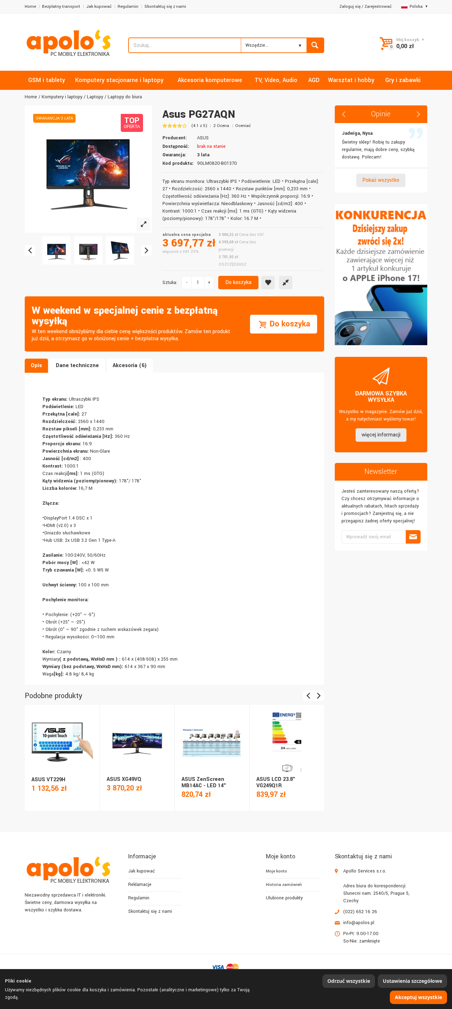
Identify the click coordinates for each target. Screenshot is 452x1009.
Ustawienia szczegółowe (412, 981)
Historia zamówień (284, 885)
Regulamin (128, 7)
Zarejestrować (378, 7)
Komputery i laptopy (62, 97)
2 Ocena (221, 126)
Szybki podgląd (61, 734)
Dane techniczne (77, 365)
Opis (36, 365)
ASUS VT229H (48, 779)
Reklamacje (139, 884)
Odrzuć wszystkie (348, 981)
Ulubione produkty (284, 898)
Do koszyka (238, 282)
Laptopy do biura (125, 97)
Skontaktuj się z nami (165, 7)
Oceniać (243, 126)
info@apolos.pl (358, 923)
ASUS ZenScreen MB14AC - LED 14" (204, 782)
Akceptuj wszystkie (418, 997)
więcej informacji (381, 435)
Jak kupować (99, 7)
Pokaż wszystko (380, 180)
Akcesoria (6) (130, 365)
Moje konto (276, 871)
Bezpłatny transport (61, 7)
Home (30, 7)
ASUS (203, 138)
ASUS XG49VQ (124, 779)
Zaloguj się (350, 7)
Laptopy (95, 97)
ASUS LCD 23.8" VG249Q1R (276, 782)
